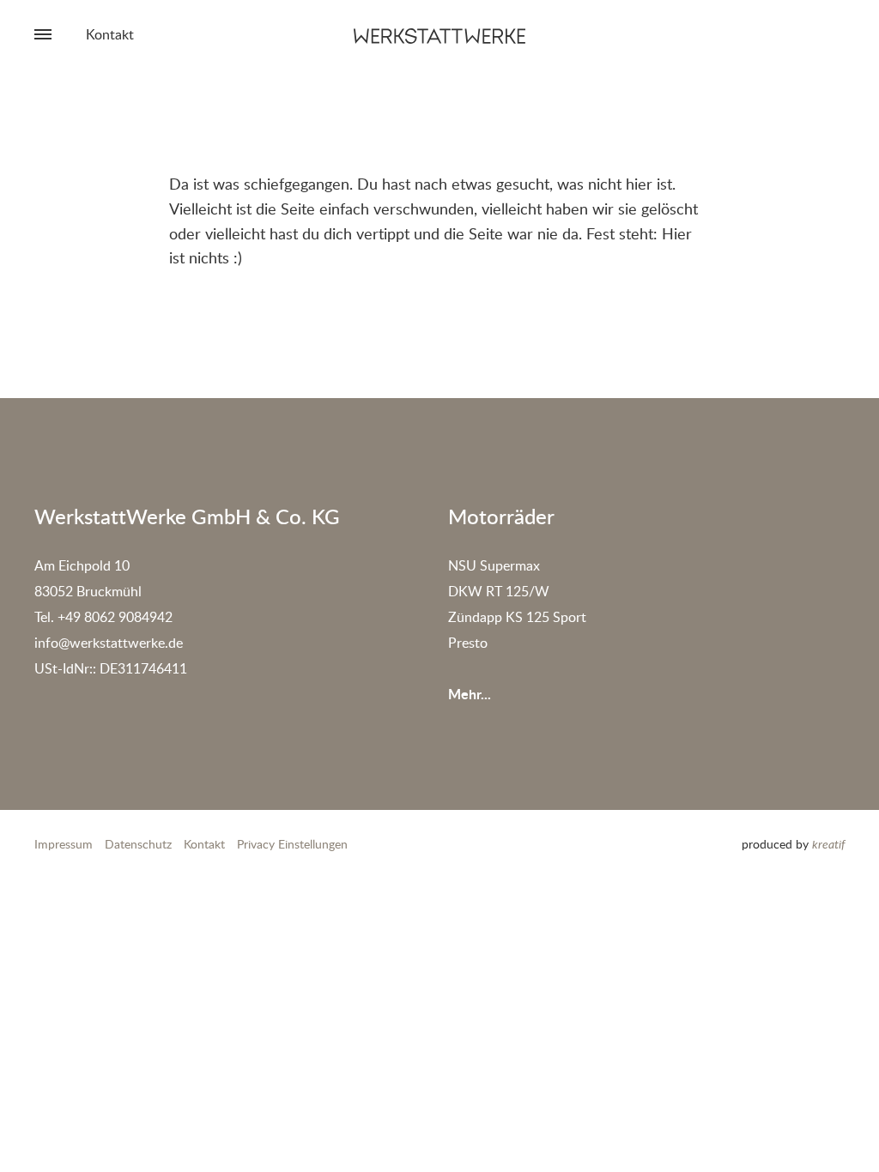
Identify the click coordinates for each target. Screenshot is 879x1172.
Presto (468, 642)
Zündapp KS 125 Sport (517, 616)
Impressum (63, 844)
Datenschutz (138, 844)
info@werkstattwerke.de (108, 642)
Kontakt (110, 34)
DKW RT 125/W (498, 591)
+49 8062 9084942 (115, 616)
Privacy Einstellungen (292, 844)
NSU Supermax (494, 565)
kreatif (828, 844)
